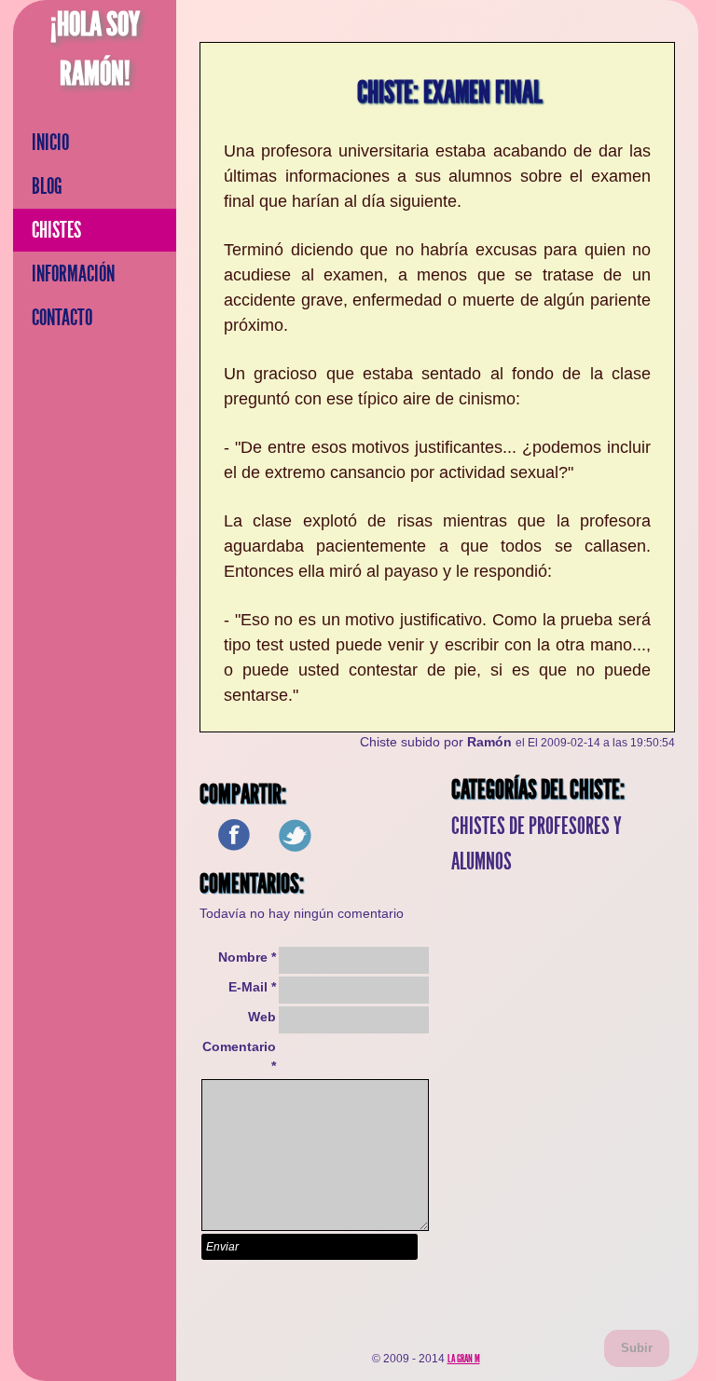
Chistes (56, 230)
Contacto (62, 318)
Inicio (50, 143)
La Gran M (464, 1358)
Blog (47, 186)
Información (73, 274)
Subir (637, 1348)
